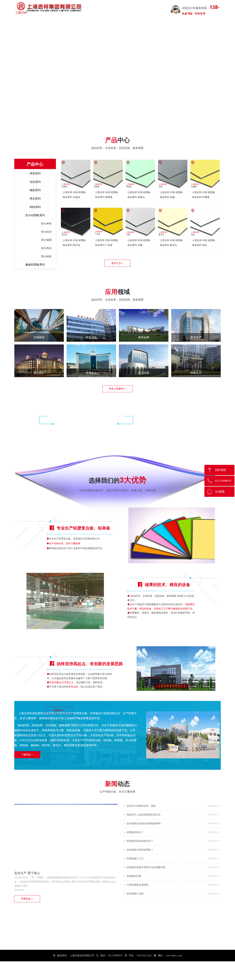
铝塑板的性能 (134, 876)
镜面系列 (35, 190)
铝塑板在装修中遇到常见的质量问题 (146, 867)
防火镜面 (46, 240)
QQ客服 (220, 491)
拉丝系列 (35, 181)
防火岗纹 (46, 256)
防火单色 (46, 223)
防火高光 (46, 248)
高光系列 (35, 198)
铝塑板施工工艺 (135, 858)
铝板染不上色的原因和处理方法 (144, 814)
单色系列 (35, 173)
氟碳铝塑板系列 (35, 264)
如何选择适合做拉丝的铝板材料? (144, 823)
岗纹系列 (35, 207)
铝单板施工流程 (135, 893)
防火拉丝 (46, 231)
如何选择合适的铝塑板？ (140, 849)
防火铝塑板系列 (35, 215)
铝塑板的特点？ (135, 832)
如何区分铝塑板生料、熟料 (141, 806)
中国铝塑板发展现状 (137, 885)
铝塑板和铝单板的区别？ (140, 841)
